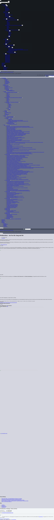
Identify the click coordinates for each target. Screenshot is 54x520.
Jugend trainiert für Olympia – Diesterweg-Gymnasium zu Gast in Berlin (16, 177)
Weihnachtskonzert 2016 (10, 216)
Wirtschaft (8, 96)
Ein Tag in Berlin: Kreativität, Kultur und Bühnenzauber (14, 162)
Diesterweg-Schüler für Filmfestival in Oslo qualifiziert (14, 130)
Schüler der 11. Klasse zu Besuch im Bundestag (13, 168)
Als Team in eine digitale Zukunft (11, 194)
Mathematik (8, 99)
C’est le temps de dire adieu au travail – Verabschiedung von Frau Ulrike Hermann (18, 183)
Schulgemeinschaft (5, 85)
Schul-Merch (3, 220)
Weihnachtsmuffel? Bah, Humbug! (11, 207)
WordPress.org (4, 507)
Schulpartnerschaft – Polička (10, 123)
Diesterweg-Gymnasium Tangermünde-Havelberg (6, 230)
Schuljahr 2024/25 (7, 154)
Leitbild (6, 80)
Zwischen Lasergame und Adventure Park (12, 205)
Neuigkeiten (3, 238)
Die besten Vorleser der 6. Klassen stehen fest (13, 148)
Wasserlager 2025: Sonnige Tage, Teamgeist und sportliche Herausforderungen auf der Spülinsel (19, 153)
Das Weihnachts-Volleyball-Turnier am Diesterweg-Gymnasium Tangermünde (17, 187)
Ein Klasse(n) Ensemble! (10, 200)
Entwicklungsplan (7, 82)
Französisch (10, 105)
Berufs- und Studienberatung (10, 90)
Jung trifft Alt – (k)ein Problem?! (11, 141)
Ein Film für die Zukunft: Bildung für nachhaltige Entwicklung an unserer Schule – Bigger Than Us (20, 171)
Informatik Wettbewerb (10, 217)
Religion (8, 95)
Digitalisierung (7, 81)
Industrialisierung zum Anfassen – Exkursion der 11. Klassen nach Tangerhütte (17, 157)
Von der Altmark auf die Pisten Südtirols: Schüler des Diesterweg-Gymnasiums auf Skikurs (19, 166)
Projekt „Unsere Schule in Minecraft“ (7, 501)
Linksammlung (5, 226)
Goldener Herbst (4, 302)
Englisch (9, 104)
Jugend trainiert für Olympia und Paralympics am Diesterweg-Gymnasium (16, 173)
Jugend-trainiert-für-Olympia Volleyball (12, 169)
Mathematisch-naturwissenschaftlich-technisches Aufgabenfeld (13, 97)
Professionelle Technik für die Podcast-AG (12, 138)
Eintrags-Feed (3, 505)
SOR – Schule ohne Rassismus (9, 116)
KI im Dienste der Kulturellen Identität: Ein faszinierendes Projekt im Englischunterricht (18, 190)
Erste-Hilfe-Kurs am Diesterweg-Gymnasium (13, 176)
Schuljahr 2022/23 (7, 191)
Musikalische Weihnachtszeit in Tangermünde (13, 185)
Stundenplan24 (41, 516)
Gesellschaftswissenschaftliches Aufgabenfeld (11, 92)
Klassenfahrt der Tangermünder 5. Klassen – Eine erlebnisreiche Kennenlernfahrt (17, 179)
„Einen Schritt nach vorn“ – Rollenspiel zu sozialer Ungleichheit (15, 182)
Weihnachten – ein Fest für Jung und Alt (12, 206)
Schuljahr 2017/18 (7, 212)
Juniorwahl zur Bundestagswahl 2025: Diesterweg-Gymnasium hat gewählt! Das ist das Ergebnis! (20, 163)
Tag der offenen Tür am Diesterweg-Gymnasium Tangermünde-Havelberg (17, 165)
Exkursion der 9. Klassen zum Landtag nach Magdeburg (14, 158)
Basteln (1, 302)
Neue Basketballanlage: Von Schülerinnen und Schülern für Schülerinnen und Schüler (18, 140)
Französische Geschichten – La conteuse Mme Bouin (14, 218)
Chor (5, 113)
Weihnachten (9, 302)
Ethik (7, 93)
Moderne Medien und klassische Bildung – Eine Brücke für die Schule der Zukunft (18, 164)
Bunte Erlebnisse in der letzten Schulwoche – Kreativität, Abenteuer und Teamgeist (18, 155)
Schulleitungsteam (7, 86)
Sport (5, 110)
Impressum (1, 518)
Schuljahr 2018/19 (7, 209)
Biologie (8, 98)
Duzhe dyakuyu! (9, 203)
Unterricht (4, 91)
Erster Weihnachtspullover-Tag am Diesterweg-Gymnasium (15, 170)
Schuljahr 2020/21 (7, 208)
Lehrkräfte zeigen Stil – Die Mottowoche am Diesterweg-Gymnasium (16, 156)
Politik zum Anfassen (9, 146)
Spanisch (9, 107)
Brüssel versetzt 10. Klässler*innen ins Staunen (13, 202)
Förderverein (6, 88)
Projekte (4, 115)
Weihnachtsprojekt (14, 302)
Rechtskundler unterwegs (10, 211)
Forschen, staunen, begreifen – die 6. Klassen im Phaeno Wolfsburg (16, 137)
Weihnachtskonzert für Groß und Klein (12, 214)
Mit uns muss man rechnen (10, 195)
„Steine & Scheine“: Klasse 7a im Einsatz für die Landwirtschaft (15, 181)
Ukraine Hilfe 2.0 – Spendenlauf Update (12, 201)
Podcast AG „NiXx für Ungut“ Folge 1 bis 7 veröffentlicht (14, 139)
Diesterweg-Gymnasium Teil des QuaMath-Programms (14, 178)
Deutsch (9, 103)
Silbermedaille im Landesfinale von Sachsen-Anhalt (14, 159)
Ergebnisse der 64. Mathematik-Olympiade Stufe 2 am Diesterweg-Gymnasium (17, 172)
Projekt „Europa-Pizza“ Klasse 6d (11, 192)
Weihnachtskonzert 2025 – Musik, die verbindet (13, 144)
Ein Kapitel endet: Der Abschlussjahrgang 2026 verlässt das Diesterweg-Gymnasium (18, 126)
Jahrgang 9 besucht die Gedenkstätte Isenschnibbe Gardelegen (15, 135)
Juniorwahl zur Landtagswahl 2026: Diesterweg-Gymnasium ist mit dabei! (12, 499)
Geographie (8, 94)
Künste (8, 108)
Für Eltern (3, 222)
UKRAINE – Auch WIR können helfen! (12, 204)
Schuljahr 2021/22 (7, 198)
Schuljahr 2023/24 (7, 180)
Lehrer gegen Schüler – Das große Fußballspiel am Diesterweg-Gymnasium (12, 498)
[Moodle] (46, 76)
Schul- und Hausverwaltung (9, 87)
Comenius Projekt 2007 (10, 122)
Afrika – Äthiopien (9, 118)
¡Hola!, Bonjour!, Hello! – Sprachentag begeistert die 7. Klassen (15, 132)
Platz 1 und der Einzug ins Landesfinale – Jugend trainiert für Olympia (16, 161)
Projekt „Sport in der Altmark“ (11, 128)
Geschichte (6, 79)
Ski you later (8, 143)
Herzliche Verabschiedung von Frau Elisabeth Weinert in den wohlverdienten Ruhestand (18, 184)
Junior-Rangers (7, 114)
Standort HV (3, 219)
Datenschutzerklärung (6, 518)
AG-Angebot (5, 111)
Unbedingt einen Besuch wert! (11, 136)
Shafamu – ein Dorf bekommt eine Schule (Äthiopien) (15, 120)
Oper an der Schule (9, 145)
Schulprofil (4, 78)
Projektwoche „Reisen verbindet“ (11, 129)
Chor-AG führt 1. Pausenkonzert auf (11, 175)
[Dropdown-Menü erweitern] (9, 89)
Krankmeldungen (5, 224)
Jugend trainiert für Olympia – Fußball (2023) (13, 193)
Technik (8, 101)
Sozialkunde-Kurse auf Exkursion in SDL (12, 189)
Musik (9, 109)
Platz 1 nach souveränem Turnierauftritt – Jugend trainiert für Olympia (16, 134)
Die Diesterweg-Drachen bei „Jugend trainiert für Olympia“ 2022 (15, 197)
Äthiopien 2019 (10, 119)
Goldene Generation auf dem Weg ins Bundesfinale (13, 160)
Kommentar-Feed (4, 506)
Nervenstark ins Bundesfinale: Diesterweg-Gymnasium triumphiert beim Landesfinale (18, 133)
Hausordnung (7, 83)
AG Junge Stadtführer (8, 112)
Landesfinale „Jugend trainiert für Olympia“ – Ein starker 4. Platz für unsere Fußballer (18, 131)
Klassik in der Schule (9, 215)
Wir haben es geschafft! (10, 117)
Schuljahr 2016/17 (7, 213)
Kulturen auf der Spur (10, 151)
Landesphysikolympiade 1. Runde (11, 210)
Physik (8, 100)
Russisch (9, 106)
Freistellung (4, 225)
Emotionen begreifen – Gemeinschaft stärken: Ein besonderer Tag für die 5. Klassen (18, 150)
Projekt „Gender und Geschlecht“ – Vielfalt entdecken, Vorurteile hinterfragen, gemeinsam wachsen (15, 500)
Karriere (4, 84)
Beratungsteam (7, 89)
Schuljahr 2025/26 (7, 125)
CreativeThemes (14, 519)
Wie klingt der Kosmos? (10, 188)
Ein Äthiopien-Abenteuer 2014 (12, 121)
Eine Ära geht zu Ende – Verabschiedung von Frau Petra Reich (15, 186)
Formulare (4, 223)
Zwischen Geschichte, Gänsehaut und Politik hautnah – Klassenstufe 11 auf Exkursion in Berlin (19, 147)
